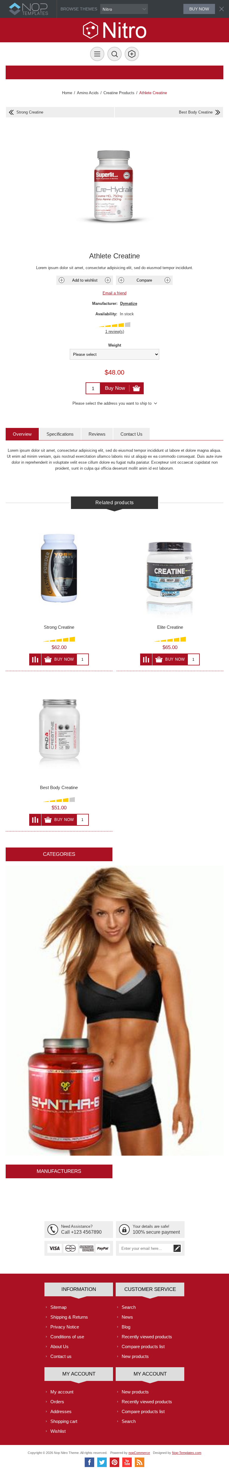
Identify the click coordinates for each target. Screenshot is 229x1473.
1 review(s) (114, 331)
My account (61, 1391)
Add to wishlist (85, 280)
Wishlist (58, 1431)
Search (129, 1307)
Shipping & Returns (69, 1317)
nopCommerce (139, 1453)
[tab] (22, 434)
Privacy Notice (64, 1326)
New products (135, 1356)
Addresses (61, 1411)
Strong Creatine (59, 627)
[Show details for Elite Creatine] (170, 568)
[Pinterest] (114, 1462)
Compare (144, 280)
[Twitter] (102, 1462)
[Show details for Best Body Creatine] (59, 728)
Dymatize (128, 303)
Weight (114, 345)
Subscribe (177, 1248)
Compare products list (143, 1346)
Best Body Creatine (59, 787)
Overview (22, 434)
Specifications (60, 434)
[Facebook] (89, 1462)
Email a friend (114, 293)
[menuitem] (78, 1307)
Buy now (199, 9)
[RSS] (139, 1462)
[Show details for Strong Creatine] (59, 568)
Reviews (97, 434)
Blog (126, 1326)
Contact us (61, 1356)
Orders (57, 1401)
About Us (59, 1346)
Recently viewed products (147, 1336)
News (127, 1317)
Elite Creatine (170, 627)
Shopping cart (63, 1421)
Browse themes (79, 9)
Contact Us (131, 434)
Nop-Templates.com (186, 1453)
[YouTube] (127, 1462)
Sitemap (58, 1307)
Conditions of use (67, 1336)
